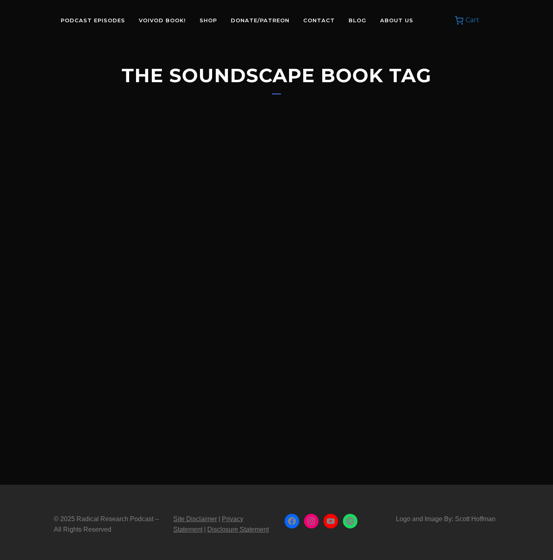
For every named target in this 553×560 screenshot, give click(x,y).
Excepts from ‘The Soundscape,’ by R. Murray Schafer (116, 354)
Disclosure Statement (238, 529)
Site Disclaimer (195, 518)
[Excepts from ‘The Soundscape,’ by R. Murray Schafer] (123, 225)
